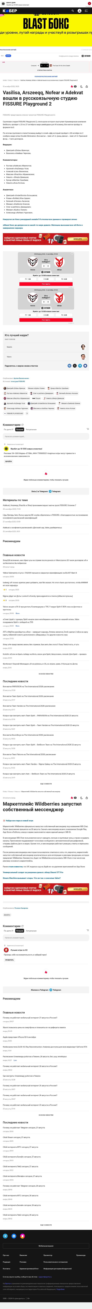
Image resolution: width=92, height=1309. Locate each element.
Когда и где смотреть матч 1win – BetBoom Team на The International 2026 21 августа (39, 774)
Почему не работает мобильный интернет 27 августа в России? (30, 1017)
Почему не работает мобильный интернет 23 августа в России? (30, 1105)
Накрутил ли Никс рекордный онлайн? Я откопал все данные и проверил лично (40, 219)
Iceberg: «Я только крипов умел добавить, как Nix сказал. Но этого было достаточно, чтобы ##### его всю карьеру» (45, 584)
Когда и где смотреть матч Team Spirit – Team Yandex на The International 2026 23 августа (41, 725)
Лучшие (19, 429)
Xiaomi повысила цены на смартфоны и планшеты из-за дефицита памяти (34, 1027)
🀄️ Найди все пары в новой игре (18, 820)
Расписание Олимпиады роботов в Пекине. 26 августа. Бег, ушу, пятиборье (34, 1056)
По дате (7, 429)
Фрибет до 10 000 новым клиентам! (26, 449)
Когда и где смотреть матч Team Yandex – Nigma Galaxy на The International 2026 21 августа (42, 764)
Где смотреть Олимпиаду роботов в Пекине (21, 1076)
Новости (16, 80)
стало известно (15, 866)
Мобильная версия (46, 1246)
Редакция (6, 1262)
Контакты (6, 1269)
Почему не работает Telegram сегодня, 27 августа (24, 1127)
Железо (10, 791)
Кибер (5, 80)
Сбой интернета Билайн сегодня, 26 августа (22, 1205)
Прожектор (47, 1255)
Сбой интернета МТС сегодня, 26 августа (20, 1195)
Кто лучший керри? (17, 335)
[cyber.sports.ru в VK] (14, 1236)
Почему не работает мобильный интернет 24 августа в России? (30, 1095)
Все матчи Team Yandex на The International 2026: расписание (29, 706)
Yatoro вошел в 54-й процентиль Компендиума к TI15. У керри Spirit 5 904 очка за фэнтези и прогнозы (42, 608)
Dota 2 (10, 80)
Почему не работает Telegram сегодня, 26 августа (24, 1186)
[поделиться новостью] (86, 86)
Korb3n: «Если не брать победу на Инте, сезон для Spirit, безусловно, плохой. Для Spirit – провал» (44, 654)
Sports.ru (8, 1283)
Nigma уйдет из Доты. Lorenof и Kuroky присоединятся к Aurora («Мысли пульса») (38, 596)
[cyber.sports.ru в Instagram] (23, 1236)
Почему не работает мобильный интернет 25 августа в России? (30, 1085)
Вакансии (23, 1255)
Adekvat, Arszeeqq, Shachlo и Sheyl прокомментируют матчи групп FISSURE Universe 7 (39, 505)
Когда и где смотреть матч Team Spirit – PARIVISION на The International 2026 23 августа (40, 715)
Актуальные (31, 429)
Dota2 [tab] (8, 55)
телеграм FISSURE (18, 381)
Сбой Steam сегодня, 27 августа (16, 1137)
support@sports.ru (45, 1277)
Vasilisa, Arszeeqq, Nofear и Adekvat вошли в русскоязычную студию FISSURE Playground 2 (49, 80)
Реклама (23, 1262)
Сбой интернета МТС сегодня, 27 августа (20, 1147)
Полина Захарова (21, 908)
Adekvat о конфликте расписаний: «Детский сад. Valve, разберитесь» (32, 527)
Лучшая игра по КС (19, 950)
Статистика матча (44, 70)
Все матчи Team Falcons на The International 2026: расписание (29, 754)
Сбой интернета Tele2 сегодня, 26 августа (20, 1215)
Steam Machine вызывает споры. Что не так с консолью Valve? (31, 878)
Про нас (6, 1255)
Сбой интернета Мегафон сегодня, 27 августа (22, 1176)
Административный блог (29, 1269)
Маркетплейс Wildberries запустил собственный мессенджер (40, 791)
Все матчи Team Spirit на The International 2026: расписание (28, 696)
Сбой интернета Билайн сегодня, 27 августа (21, 1156)
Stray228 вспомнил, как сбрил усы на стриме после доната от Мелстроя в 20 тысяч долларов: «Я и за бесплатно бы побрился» (45, 561)
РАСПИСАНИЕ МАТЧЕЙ (8, 50)
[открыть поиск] (73, 11)
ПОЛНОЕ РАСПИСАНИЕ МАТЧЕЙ (46, 76)
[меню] (86, 10)
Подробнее (60, 1289)
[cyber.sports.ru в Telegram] (6, 1236)
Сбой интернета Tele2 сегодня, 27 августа (20, 1166)
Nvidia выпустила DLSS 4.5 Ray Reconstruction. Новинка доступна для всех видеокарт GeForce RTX (45, 1047)
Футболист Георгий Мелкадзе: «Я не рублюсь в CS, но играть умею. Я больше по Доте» (40, 664)
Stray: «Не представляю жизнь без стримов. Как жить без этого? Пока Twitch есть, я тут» (41, 644)
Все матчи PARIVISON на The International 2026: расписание (28, 686)
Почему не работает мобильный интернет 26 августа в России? (30, 1066)
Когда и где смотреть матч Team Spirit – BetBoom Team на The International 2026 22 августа (42, 744)
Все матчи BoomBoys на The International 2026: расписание (28, 735)
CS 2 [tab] (2, 55)
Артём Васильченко (21, 378)
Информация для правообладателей (57, 1269)
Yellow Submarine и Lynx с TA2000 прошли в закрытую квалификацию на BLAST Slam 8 (40, 573)
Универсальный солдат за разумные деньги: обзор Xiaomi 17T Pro (33, 872)
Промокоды (81, 1255)
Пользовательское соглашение (55, 1262)
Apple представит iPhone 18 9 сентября (19, 1037)
